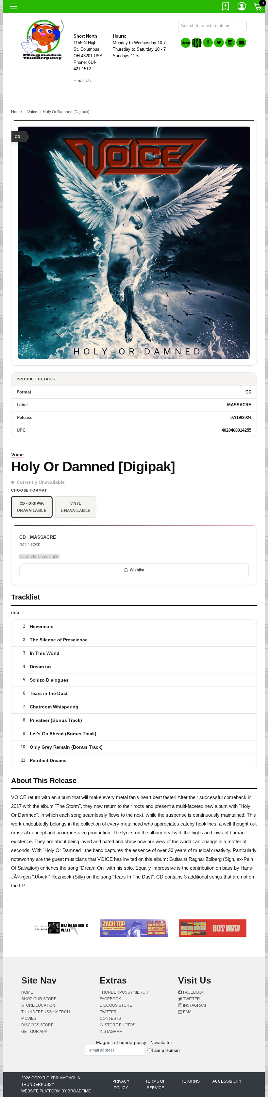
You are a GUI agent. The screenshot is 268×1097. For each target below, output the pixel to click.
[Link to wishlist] (225, 7)
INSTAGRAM (111, 1031)
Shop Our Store (39, 999)
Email (188, 1012)
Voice (32, 112)
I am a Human (166, 1050)
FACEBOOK (110, 999)
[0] (258, 8)
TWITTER (108, 1012)
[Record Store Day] (196, 42)
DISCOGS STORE (37, 1025)
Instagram (194, 1005)
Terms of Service (155, 1084)
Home (16, 112)
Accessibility (227, 1081)
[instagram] (230, 42)
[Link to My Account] (242, 7)
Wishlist (137, 570)
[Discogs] (185, 42)
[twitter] (219, 42)
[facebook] (207, 42)
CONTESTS (110, 1018)
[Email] (241, 42)
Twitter (191, 999)
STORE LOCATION (38, 1005)
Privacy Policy (120, 1084)
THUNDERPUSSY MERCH (45, 1012)
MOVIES (28, 1018)
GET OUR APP (34, 1031)
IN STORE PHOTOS (117, 1025)
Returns (190, 1081)
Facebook (193, 992)
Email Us (82, 80)
